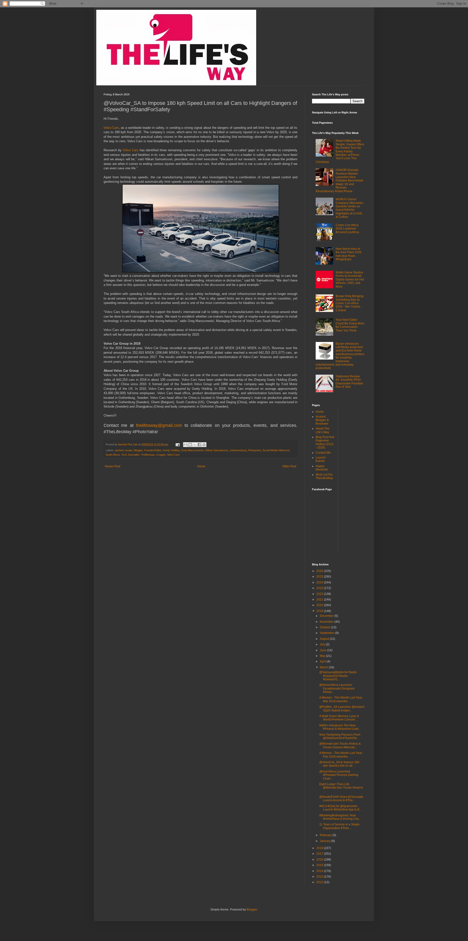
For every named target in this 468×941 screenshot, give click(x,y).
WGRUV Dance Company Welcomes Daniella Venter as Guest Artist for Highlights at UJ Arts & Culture (349, 208)
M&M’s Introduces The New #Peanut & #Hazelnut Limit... (340, 727)
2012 (320, 882)
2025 (320, 576)
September (327, 633)
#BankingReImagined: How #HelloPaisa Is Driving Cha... (340, 817)
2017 (320, 853)
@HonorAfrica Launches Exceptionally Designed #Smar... (336, 688)
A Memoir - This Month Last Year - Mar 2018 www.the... (341, 699)
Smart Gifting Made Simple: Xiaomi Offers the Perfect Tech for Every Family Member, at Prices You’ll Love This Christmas (340, 151)
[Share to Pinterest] (204, 444)
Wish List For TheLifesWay (324, 476)
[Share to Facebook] (199, 444)
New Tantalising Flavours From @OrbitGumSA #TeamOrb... (339, 736)
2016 (320, 859)
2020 (320, 605)
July (323, 644)
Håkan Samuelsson (216, 450)
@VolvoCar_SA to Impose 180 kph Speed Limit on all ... (339, 764)
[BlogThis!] (190, 444)
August (325, 639)
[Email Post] (177, 444)
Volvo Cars (111, 128)
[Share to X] (194, 444)
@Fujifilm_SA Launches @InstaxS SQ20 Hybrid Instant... (341, 708)
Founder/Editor (152, 450)
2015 (320, 865)
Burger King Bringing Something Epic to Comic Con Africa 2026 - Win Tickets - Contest (349, 303)
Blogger (138, 450)
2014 (320, 871)
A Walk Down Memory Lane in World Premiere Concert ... (339, 717)
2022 (320, 594)
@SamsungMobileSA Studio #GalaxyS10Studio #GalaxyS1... (338, 676)
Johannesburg (238, 450)
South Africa (113, 454)
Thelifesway (148, 454)
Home (201, 466)
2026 (320, 571)
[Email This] (185, 444)
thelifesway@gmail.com (159, 425)
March (324, 667)
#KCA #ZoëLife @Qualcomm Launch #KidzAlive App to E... (340, 807)
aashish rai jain (123, 450)
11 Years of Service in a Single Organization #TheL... (339, 826)
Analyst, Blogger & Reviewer (322, 420)
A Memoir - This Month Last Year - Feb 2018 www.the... (341, 754)
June (323, 650)
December (327, 616)
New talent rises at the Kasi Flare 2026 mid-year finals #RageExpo (348, 254)
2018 (320, 848)
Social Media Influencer (276, 450)
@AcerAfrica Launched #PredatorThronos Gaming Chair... (338, 775)
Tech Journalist (130, 454)
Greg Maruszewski (192, 450)
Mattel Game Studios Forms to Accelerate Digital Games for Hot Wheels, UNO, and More (350, 279)
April (323, 661)
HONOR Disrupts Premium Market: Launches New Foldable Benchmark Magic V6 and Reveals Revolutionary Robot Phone (339, 180)
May (323, 656)
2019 (320, 611)
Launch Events (321, 459)
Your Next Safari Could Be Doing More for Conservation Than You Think (350, 325)
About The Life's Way (322, 430)
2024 (320, 582)
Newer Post (112, 466)
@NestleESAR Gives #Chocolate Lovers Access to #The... (341, 798)
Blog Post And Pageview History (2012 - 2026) (325, 442)
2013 (320, 876)
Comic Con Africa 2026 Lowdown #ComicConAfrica (347, 228)
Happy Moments (322, 467)
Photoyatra (254, 450)
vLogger (161, 454)
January (325, 841)
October (325, 627)
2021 (320, 599)
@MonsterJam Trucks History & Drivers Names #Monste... (340, 745)
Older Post (289, 466)
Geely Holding (171, 450)
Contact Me (323, 452)
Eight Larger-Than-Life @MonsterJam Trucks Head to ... (341, 787)
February (326, 835)
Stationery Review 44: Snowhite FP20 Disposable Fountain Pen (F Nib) (349, 382)
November (327, 621)
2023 (320, 588)
